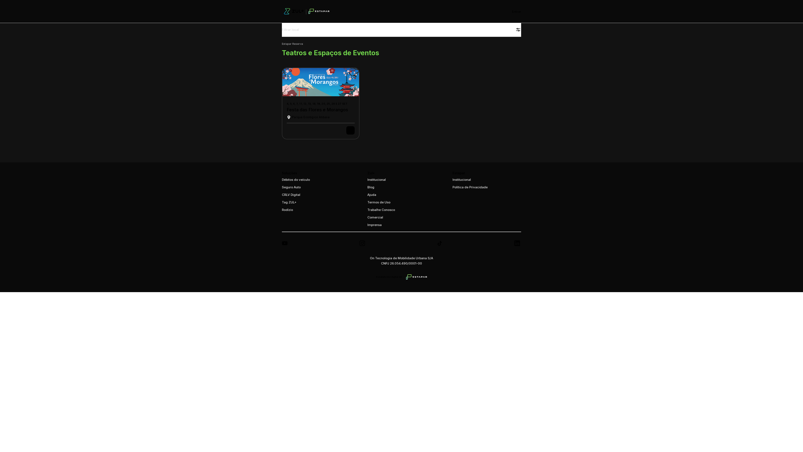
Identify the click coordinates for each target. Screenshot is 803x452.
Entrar (516, 12)
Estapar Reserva (292, 43)
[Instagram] (362, 243)
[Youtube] (285, 243)
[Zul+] (306, 11)
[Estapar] (416, 277)
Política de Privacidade (470, 187)
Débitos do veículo (296, 180)
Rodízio (287, 210)
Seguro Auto (291, 187)
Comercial (375, 217)
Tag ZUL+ (289, 202)
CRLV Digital (291, 195)
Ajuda (371, 195)
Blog (370, 187)
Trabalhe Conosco (381, 210)
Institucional (462, 180)
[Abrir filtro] (518, 29)
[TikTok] (440, 243)
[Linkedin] (517, 243)
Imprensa (374, 225)
